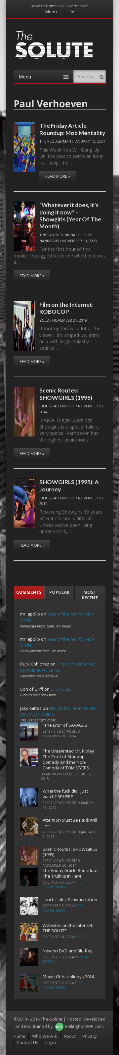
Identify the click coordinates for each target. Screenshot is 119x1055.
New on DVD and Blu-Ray (68, 951)
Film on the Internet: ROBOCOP (66, 308)
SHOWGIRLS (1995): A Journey (69, 485)
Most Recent (90, 595)
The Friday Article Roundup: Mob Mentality (72, 129)
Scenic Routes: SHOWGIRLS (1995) (65, 394)
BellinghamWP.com (84, 1026)
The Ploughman (55, 141)
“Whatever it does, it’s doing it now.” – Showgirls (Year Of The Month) (70, 215)
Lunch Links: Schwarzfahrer (70, 899)
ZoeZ (44, 320)
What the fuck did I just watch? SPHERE (65, 794)
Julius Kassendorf (57, 405)
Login (50, 1042)
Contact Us (27, 1042)
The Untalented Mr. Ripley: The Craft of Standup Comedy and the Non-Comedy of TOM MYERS (69, 759)
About (70, 1036)
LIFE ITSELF (61, 689)
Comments (29, 592)
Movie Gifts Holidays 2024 (68, 977)
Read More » (57, 176)
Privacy (89, 1036)
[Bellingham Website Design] (59, 1026)
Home (51, 5)
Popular (59, 592)
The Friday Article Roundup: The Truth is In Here (70, 873)
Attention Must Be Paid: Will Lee (70, 823)
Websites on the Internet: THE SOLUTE (68, 928)
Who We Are (44, 1036)
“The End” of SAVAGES (65, 725)
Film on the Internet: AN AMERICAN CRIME (58, 667)
